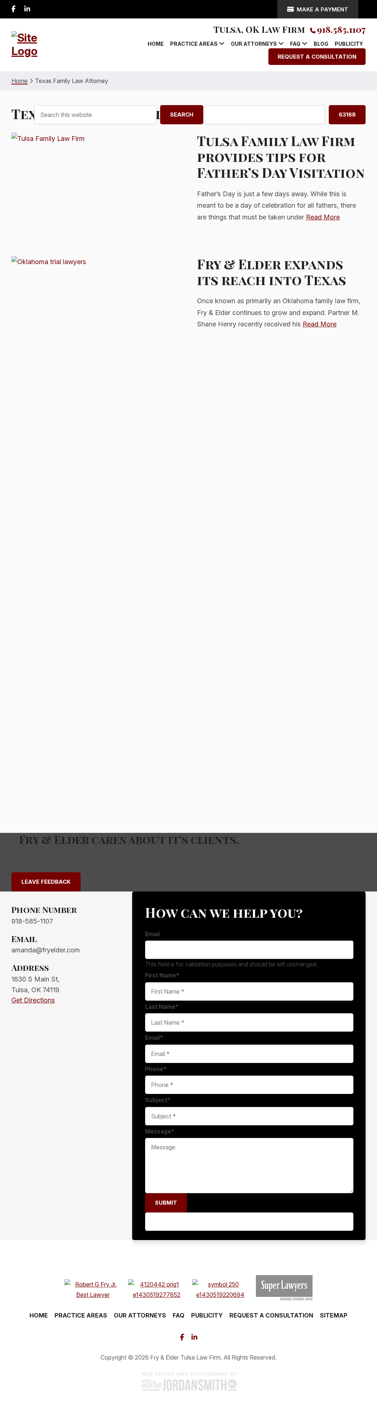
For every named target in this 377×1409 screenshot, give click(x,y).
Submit (166, 1202)
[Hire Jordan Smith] (188, 1381)
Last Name (162, 1006)
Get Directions (33, 1000)
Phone (156, 1069)
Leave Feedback (46, 881)
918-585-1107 (32, 921)
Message (160, 1131)
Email (152, 934)
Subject (157, 1100)
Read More (323, 217)
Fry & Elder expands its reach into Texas (271, 271)
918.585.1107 (341, 29)
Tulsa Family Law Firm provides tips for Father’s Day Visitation (281, 156)
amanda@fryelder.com (45, 950)
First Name (162, 975)
